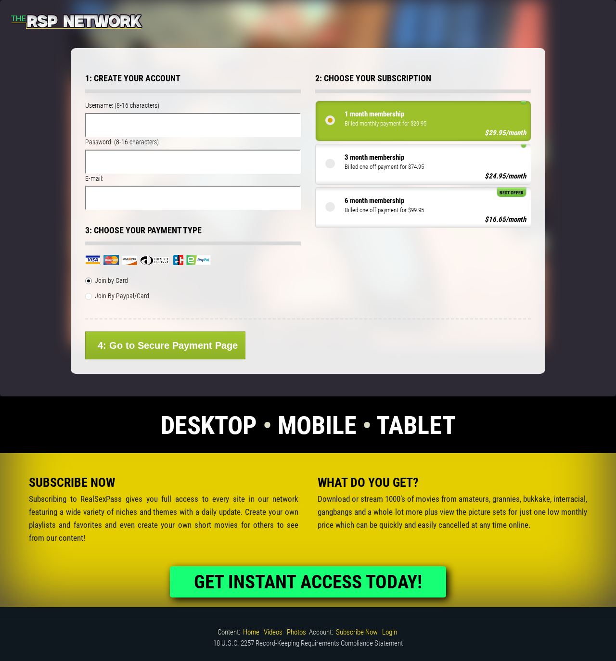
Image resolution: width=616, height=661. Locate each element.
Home (251, 632)
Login (389, 632)
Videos (273, 632)
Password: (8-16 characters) (122, 142)
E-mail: (94, 178)
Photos (296, 632)
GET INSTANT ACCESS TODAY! (308, 582)
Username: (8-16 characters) (122, 105)
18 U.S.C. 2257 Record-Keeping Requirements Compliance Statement (308, 643)
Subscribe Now (357, 632)
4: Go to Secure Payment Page (168, 345)
